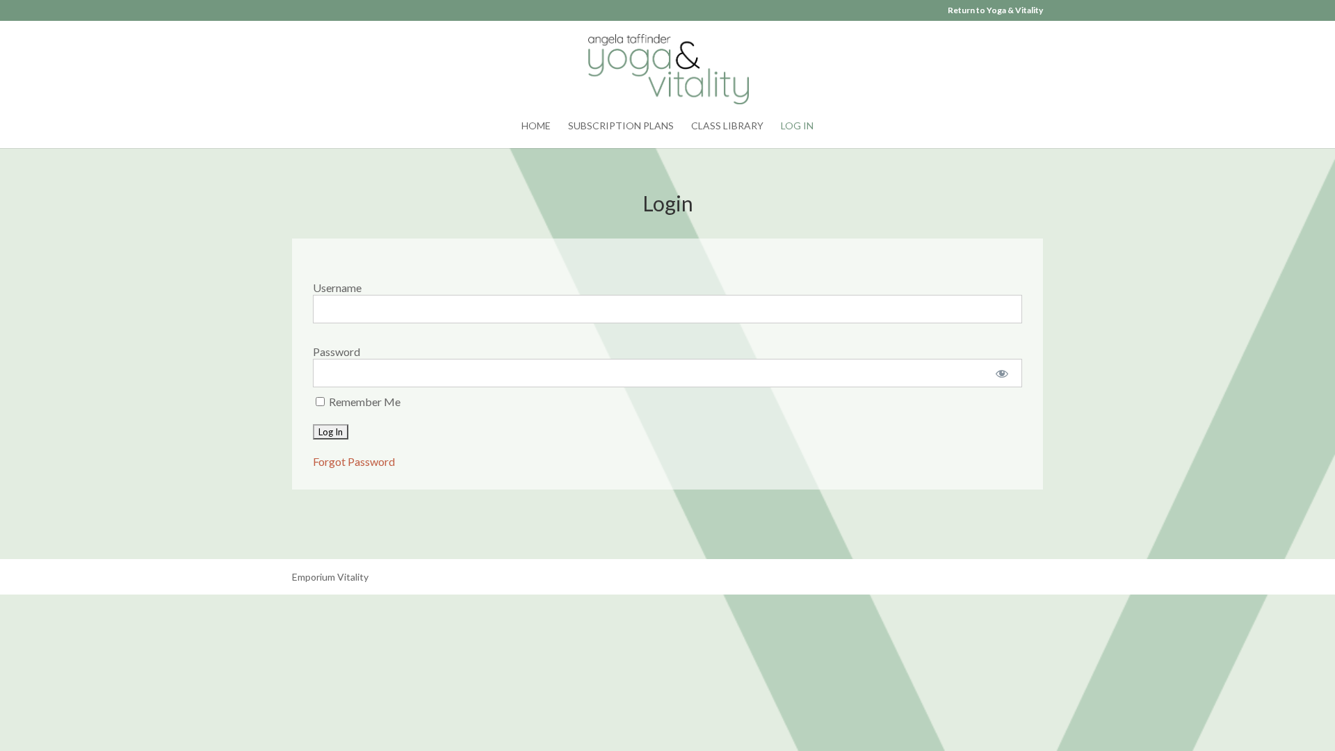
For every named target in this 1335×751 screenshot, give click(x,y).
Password (336, 351)
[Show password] (1002, 373)
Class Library (727, 126)
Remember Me (363, 401)
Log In (797, 126)
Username (337, 287)
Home (536, 126)
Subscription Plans (621, 126)
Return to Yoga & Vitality (995, 10)
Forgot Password (354, 461)
